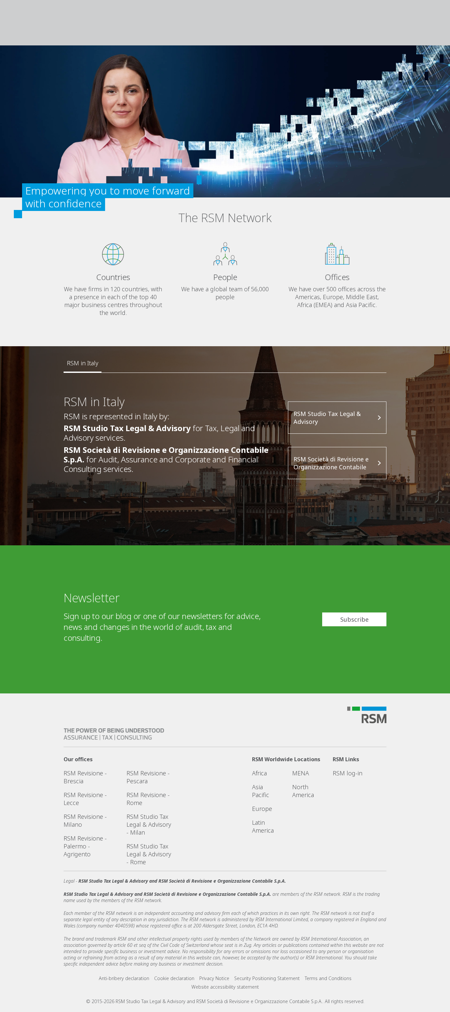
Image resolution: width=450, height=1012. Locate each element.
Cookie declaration (174, 978)
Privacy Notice (214, 978)
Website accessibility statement (225, 987)
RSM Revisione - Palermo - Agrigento (85, 846)
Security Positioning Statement (267, 978)
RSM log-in (347, 773)
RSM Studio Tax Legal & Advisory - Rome (149, 854)
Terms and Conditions (328, 978)
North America (303, 791)
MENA (300, 773)
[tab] (82, 363)
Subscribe (354, 619)
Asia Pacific (260, 791)
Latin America (263, 826)
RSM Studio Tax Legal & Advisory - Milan (149, 824)
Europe (262, 809)
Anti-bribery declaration (124, 978)
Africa (259, 773)
